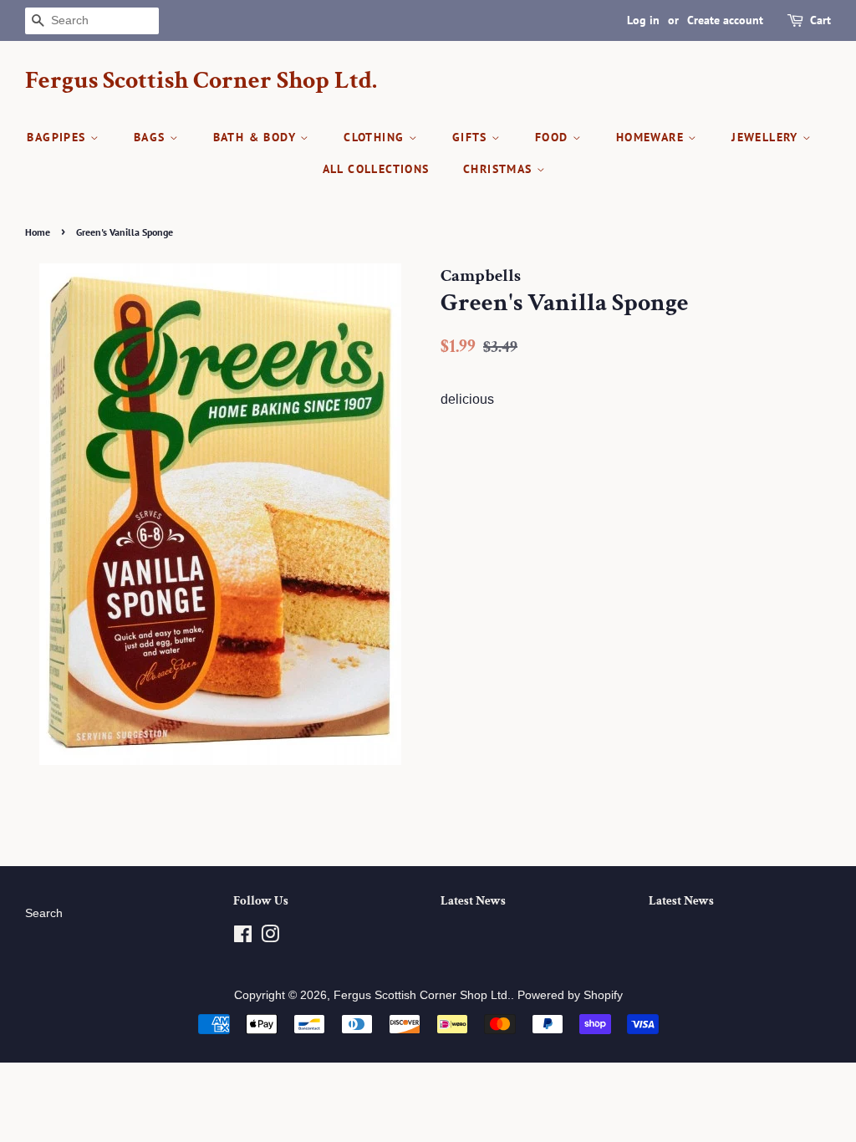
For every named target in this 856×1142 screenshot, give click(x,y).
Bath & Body (257, 137)
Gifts (472, 137)
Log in (643, 20)
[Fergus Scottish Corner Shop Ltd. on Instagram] (270, 937)
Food (554, 137)
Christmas (500, 168)
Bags (152, 137)
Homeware (652, 137)
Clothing (376, 137)
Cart (820, 20)
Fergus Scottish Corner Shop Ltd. (201, 81)
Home (37, 232)
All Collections (376, 168)
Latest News (473, 901)
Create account (725, 20)
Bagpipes (58, 137)
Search (44, 913)
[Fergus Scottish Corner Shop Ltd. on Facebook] (242, 937)
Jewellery (766, 137)
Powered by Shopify (570, 995)
